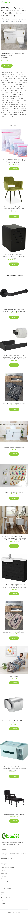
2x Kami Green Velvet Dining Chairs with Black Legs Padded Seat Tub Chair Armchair (14, 208)
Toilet (22, 53)
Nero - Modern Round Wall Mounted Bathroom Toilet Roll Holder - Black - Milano (14, 310)
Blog (2, 892)
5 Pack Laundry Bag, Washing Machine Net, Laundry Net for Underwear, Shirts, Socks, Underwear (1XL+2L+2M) (14, 160)
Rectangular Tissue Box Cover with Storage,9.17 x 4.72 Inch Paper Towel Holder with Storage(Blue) (14, 768)
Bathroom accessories (14, 53)
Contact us (4, 895)
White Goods (4, 882)
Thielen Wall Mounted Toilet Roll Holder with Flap (14, 721)
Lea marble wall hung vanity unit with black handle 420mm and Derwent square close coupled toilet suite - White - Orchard (14, 538)
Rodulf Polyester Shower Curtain (14, 492)
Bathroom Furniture (6, 55)
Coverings (4, 873)
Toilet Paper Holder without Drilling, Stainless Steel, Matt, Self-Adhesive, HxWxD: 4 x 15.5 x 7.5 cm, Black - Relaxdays (14, 357)
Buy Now (6, 65)
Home (2, 18)
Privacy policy (5, 901)
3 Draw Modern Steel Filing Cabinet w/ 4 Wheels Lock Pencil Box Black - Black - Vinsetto (14, 256)
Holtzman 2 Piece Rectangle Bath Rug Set (14, 403)
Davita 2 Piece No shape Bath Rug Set (14, 632)
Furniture (3, 876)
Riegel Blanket (14, 676)
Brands (3, 870)
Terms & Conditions (6, 898)
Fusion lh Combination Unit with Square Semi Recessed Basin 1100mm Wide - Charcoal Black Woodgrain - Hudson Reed (14, 585)
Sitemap (3, 903)
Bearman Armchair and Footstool (14, 814)
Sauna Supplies (5, 879)
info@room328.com (6, 858)
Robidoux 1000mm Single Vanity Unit (14, 447)
